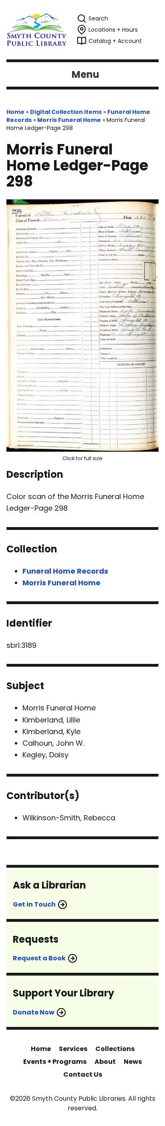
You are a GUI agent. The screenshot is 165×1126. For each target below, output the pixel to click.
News (133, 1061)
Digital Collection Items (66, 112)
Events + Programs (55, 1061)
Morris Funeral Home (69, 120)
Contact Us (82, 1074)
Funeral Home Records (65, 571)
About (105, 1061)
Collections (115, 1048)
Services (73, 1048)
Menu (85, 74)
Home (15, 112)
